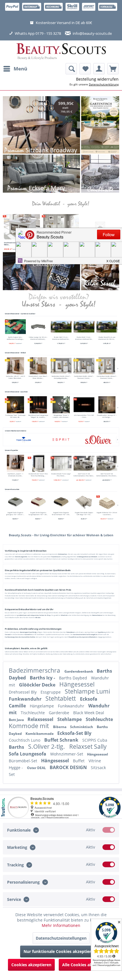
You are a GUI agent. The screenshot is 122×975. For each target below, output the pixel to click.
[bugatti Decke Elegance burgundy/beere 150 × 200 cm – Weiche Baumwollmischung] (38, 502)
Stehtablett (61, 698)
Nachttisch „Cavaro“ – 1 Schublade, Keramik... (15, 475)
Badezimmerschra (35, 670)
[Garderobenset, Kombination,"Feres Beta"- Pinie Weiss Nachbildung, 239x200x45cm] (61, 226)
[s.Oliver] (98, 439)
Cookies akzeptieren (31, 964)
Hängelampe (42, 706)
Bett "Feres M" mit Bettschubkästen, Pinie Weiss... (106, 475)
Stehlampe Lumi (87, 691)
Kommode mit (29, 726)
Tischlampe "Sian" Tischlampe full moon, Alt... (15, 416)
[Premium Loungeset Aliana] (41, 173)
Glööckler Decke (37, 685)
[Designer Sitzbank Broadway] (41, 125)
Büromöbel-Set (23, 760)
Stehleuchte (99, 719)
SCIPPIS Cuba (94, 740)
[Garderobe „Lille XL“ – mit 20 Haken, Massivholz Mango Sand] (15, 365)
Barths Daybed (73, 678)
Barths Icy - (43, 678)
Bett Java (17, 719)
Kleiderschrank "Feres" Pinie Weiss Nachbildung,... (38, 475)
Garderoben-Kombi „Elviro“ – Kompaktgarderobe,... (61, 377)
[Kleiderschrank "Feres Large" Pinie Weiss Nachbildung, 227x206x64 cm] (61, 463)
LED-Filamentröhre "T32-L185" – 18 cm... (84, 416)
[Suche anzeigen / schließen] (71, 68)
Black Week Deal (88, 712)
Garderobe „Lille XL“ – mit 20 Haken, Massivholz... (15, 377)
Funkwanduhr (26, 699)
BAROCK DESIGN (69, 767)
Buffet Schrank (61, 740)
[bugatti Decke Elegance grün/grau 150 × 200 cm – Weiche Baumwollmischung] (15, 502)
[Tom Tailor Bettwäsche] (41, 270)
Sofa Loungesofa (28, 754)
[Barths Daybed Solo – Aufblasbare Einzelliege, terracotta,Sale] (15, 326)
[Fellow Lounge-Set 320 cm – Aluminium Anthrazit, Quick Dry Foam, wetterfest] (38, 326)
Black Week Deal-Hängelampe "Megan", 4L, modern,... (38, 416)
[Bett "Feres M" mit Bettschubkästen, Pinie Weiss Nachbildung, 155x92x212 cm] (106, 463)
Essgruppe (51, 692)
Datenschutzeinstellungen (61, 938)
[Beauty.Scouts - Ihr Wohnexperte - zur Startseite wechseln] (61, 51)
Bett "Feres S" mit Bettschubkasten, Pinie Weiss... (83, 475)
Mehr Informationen (61, 925)
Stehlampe (70, 719)
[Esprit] (61, 439)
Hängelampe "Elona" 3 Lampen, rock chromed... (61, 416)
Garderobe (59, 712)
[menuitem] (15, 68)
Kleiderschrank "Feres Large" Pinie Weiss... (61, 475)
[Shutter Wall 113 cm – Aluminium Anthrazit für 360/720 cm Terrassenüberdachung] (83, 326)
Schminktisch (82, 726)
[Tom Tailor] (24, 439)
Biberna (60, 726)
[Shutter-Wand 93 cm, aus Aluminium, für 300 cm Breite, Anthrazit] (106, 326)
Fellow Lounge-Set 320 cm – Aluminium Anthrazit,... (38, 338)
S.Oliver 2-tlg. (47, 746)
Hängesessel (76, 684)
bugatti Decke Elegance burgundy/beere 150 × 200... (38, 514)
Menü (20, 68)
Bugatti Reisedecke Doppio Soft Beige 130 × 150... (84, 514)
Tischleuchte (33, 712)
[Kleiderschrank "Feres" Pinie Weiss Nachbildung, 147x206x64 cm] (38, 463)
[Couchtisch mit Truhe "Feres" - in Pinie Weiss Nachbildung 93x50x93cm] (22, 226)
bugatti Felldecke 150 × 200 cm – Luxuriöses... (106, 514)
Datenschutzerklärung (104, 84)
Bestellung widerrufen (97, 79)
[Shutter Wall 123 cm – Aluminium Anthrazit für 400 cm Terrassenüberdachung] (61, 326)
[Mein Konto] (99, 68)
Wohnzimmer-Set (67, 754)
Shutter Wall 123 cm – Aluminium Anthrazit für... (61, 338)
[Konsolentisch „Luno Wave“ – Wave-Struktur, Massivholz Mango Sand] (38, 365)
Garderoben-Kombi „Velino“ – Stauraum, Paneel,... (84, 377)
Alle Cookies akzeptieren (86, 964)
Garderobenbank (79, 671)
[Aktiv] (108, 830)
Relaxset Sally (88, 746)
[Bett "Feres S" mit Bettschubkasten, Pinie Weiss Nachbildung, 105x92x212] (83, 463)
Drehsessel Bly (23, 692)
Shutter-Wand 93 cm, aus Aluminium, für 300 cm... (106, 338)
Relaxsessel (41, 719)
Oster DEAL (37, 767)
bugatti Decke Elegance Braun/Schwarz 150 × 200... (61, 514)
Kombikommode (40, 733)
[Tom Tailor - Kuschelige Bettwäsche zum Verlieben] (100, 125)
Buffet (79, 760)
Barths (17, 747)
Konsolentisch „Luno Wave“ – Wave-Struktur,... (38, 377)
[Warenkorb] (113, 68)
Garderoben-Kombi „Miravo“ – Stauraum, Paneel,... (107, 377)
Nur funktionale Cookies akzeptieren (60, 951)
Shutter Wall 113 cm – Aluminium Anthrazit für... (83, 338)
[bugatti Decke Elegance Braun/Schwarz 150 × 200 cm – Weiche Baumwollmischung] (61, 502)
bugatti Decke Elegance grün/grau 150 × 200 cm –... (15, 514)
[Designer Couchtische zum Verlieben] (100, 173)
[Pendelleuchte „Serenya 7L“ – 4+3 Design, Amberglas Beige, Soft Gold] (106, 404)
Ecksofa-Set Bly (74, 733)
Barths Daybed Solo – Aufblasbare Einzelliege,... (15, 338)
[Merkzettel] (85, 68)
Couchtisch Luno (25, 740)
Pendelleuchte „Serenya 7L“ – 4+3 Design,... (107, 416)
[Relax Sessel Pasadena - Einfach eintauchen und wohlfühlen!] (100, 271)
